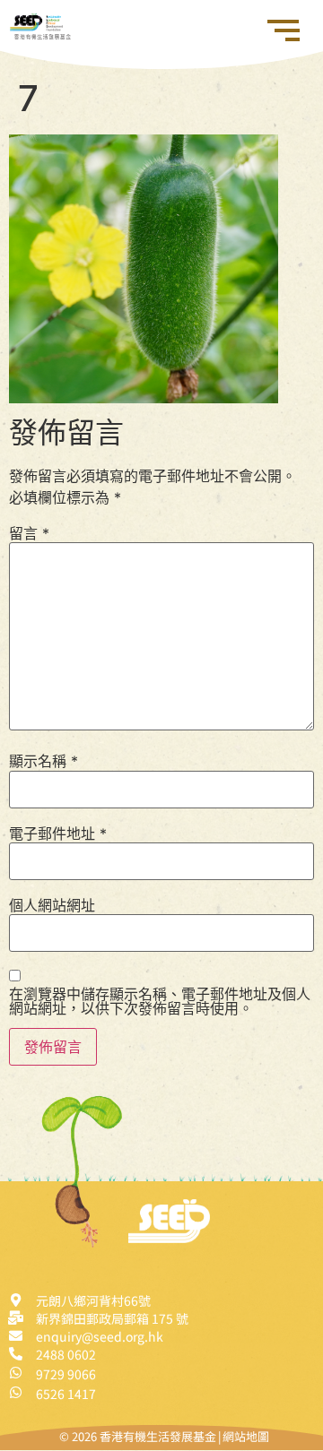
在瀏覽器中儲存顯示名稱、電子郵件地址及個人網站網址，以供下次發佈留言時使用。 (159, 1001)
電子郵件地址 (58, 833)
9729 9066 (66, 1374)
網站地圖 (246, 1436)
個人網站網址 (52, 905)
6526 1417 (66, 1394)
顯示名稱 (43, 761)
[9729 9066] (15, 1372)
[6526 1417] (15, 1392)
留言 (29, 533)
